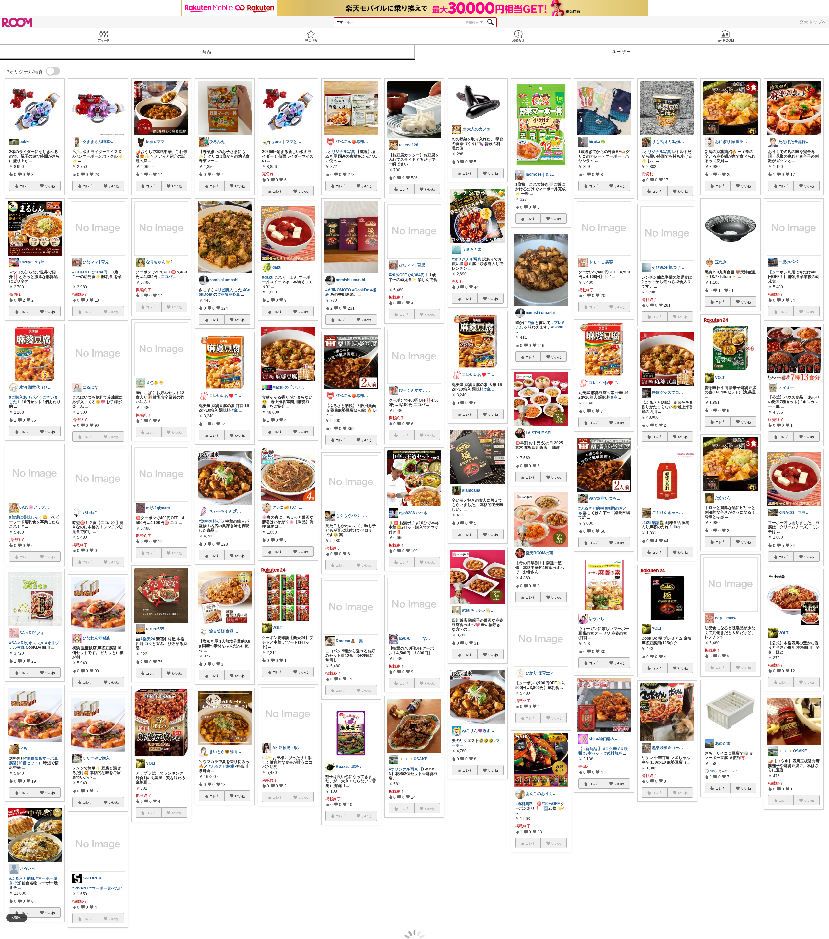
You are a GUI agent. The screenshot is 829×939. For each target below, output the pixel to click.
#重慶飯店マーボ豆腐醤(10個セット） (33, 760)
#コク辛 (610, 748)
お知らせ (518, 36)
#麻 (235, 410)
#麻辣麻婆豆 (229, 294)
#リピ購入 (224, 290)
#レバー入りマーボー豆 (416, 886)
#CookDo (360, 290)
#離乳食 (418, 881)
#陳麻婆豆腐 (221, 869)
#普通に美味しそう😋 (28, 517)
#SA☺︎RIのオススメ (26, 643)
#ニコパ (165, 276)
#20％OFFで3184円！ (91, 272)
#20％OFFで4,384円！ (408, 275)
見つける (310, 36)
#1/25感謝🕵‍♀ (653, 522)
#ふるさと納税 (22, 878)
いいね (50, 186)
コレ (23, 186)
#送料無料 (524, 803)
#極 (531, 322)
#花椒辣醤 (487, 856)
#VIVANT (80, 888)
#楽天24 (148, 639)
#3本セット (593, 753)
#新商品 (590, 748)
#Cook (557, 327)
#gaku (267, 277)
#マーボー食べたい (106, 888)
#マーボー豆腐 (802, 886)
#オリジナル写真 (150, 899)
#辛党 (457, 860)
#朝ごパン (801, 891)
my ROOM (725, 36)
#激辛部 (678, 883)
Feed (103, 36)
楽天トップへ (812, 22)
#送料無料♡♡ (211, 521)
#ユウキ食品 (462, 856)
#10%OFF (551, 803)
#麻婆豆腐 (777, 886)
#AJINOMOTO (338, 290)
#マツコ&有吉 (234, 873)
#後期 (431, 881)
